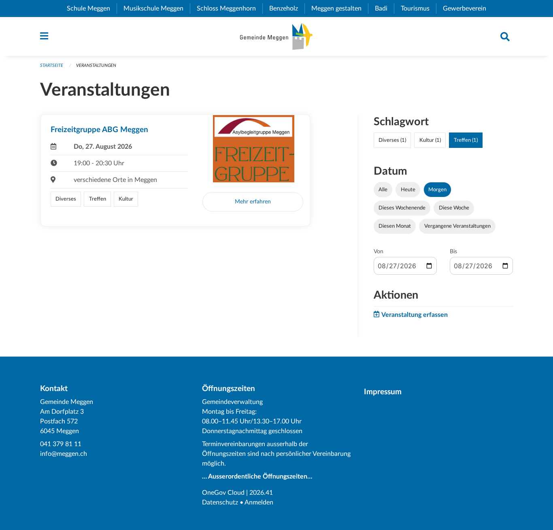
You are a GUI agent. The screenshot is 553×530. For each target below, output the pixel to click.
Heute (408, 189)
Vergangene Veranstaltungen (457, 226)
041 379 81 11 (60, 444)
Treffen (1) (466, 140)
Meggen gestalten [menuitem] (339, 8)
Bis (453, 251)
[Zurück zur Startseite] (276, 36)
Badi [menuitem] (384, 8)
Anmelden (259, 502)
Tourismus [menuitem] (418, 8)
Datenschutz (220, 502)
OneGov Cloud (223, 492)
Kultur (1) (430, 140)
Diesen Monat (395, 226)
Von (378, 251)
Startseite (51, 65)
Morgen (437, 189)
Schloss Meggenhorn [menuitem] (229, 8)
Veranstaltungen (96, 65)
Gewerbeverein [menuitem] (468, 8)
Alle (383, 189)
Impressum (383, 392)
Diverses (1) (392, 140)
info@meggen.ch (63, 454)
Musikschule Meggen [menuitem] (156, 8)
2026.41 (261, 492)
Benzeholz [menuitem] (286, 8)
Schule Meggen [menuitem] (92, 8)
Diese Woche (454, 207)
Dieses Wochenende (402, 207)
